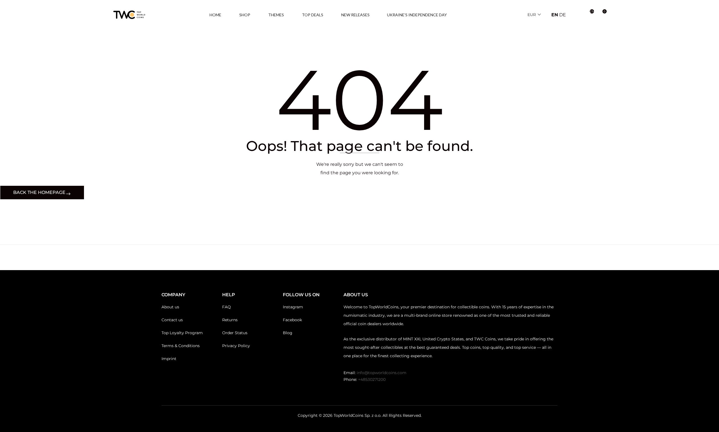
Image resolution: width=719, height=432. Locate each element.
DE (562, 14)
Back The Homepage (39, 192)
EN (554, 14)
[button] (601, 15)
